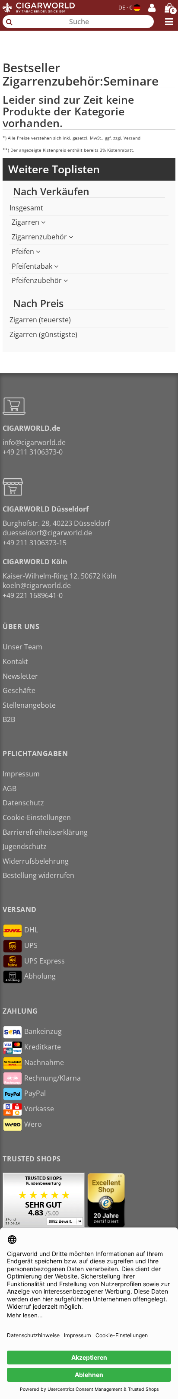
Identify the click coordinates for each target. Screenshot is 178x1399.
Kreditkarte (42, 1047)
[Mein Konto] (152, 8)
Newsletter (20, 676)
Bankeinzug (43, 1031)
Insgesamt (26, 208)
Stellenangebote (29, 705)
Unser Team (22, 647)
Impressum (21, 774)
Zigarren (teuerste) (40, 319)
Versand (132, 138)
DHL (31, 930)
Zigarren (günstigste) (43, 334)
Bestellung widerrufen (38, 875)
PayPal (35, 1093)
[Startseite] (38, 7)
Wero (33, 1124)
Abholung (40, 976)
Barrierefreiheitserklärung (45, 832)
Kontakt (15, 661)
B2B (9, 719)
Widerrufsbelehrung (36, 861)
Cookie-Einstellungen (37, 817)
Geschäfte (19, 690)
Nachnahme (44, 1062)
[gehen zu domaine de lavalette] (89, 43)
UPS (31, 945)
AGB (9, 788)
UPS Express (44, 961)
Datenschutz (23, 803)
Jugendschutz (25, 846)
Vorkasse (39, 1108)
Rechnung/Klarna (52, 1078)
